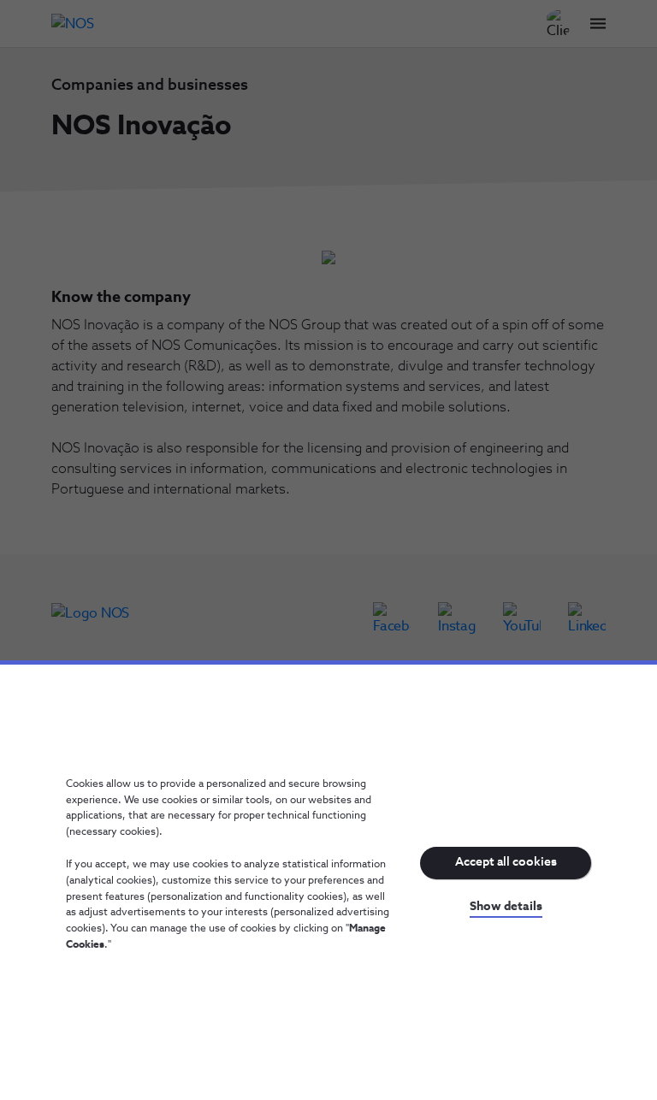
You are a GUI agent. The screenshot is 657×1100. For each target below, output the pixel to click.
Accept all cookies (506, 862)
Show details (506, 907)
